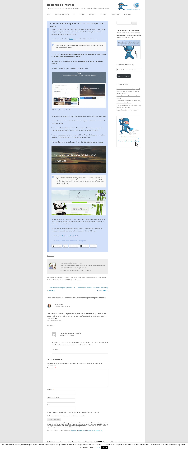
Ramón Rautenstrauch (74, 279)
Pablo (71, 39)
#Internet (129, 35)
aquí (98, 447)
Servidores (103, 14)
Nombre (50, 390)
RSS (104, 442)
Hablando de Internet (60, 4)
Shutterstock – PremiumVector (70, 235)
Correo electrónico (53, 397)
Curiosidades (116, 14)
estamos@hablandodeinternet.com (116, 442)
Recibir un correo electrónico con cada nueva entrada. (67, 416)
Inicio (48, 14)
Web (48, 405)
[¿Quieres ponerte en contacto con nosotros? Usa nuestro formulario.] (129, 131)
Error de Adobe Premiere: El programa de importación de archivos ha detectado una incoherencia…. (128, 91)
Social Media (97, 277)
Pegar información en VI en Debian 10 (127, 110)
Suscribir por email (123, 76)
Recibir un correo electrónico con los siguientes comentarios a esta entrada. (74, 412)
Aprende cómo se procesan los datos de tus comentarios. (86, 430)
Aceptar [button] (105, 447)
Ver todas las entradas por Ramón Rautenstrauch (76, 270)
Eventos (82, 14)
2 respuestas (50, 256)
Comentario (51, 368)
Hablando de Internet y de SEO (70, 333)
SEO (74, 14)
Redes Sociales (89, 277)
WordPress (92, 14)
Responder (50, 325)
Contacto (127, 14)
